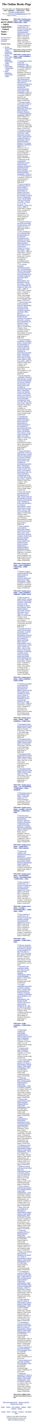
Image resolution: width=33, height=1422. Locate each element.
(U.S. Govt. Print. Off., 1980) (24, 502)
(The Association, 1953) (24, 1348)
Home (3, 1407)
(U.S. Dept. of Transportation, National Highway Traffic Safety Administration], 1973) (24, 1327)
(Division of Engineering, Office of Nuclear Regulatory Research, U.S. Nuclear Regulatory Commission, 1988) (24, 138)
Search (8, 1407)
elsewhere (4, 41)
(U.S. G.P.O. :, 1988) (24, 195)
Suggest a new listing (16, 1404)
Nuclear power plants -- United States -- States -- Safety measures (22, 846)
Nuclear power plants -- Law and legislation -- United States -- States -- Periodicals (23, 787)
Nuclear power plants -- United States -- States (9, 67)
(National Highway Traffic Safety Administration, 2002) (24, 1103)
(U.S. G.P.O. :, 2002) (24, 389)
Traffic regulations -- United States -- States (23, 1025)
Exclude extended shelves (16, 12)
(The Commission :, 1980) (24, 63)
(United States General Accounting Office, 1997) (23, 1122)
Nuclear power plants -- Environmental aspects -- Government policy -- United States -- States (22, 876)
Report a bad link (24, 1402)
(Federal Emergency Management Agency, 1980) (24, 857)
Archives (21, 1412)
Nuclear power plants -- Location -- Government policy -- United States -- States (22, 908)
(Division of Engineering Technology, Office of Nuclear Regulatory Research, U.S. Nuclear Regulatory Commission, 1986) (24, 108)
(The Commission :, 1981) (24, 85)
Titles (29, 1407)
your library (4, 39)
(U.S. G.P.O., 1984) (24, 644)
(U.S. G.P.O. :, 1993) (24, 30)
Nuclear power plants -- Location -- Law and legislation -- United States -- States (23, 810)
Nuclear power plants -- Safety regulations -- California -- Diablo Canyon (22, 592)
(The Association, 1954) (24, 1361)
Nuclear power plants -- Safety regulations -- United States (9, 50)
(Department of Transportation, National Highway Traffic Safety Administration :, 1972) (24, 1148)
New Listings (16, 1407)
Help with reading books (10, 1402)
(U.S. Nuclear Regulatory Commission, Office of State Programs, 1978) (24, 823)
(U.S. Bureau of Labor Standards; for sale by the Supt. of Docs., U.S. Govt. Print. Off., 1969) (24, 950)
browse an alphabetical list (17, 14)
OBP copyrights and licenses (16, 1419)
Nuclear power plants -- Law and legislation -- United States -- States (9, 59)
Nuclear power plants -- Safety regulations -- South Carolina (22, 678)
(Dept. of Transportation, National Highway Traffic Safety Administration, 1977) (24, 1256)
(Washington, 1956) (24, 1034)
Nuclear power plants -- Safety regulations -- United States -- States (22, 20)
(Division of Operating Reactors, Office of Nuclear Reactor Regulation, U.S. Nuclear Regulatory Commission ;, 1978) (24, 167)
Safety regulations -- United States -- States (9, 74)
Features (14, 1412)
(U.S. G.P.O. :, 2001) (24, 350)
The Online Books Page (16, 4)
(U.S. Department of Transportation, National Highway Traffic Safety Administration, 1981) (24, 1211)
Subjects (13, 1408)
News (8, 1412)
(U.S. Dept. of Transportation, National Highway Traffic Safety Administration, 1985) (24, 1064)
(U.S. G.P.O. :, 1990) (24, 427)
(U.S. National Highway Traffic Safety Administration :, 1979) (24, 1189)
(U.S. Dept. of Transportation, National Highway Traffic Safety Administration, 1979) (24, 1377)
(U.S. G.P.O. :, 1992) (24, 314)
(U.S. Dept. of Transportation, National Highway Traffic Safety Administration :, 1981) (24, 1082)
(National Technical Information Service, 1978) (24, 538)
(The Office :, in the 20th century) (24, 795)
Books (3, 1412)
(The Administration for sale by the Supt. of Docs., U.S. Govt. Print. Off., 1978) (24, 1171)
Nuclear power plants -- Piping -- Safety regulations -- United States (22, 719)
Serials (20, 1408)
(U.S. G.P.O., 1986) (24, 606)
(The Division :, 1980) (24, 576)
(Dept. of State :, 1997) (24, 726)
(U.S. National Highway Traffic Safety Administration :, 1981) (24, 1234)
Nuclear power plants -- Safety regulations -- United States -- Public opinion (22, 566)
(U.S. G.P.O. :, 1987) (24, 225)
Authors (23, 1407)
